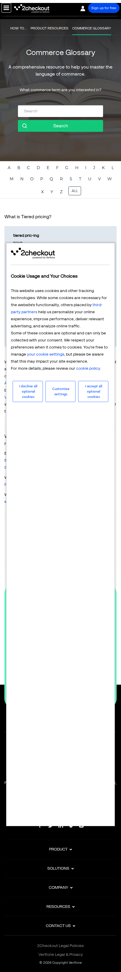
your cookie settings (45, 354)
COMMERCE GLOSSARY (91, 28)
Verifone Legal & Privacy (60, 954)
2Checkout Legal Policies (60, 945)
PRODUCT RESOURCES (49, 28)
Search (60, 126)
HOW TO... (18, 28)
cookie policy (88, 368)
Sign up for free (103, 8)
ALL (75, 191)
